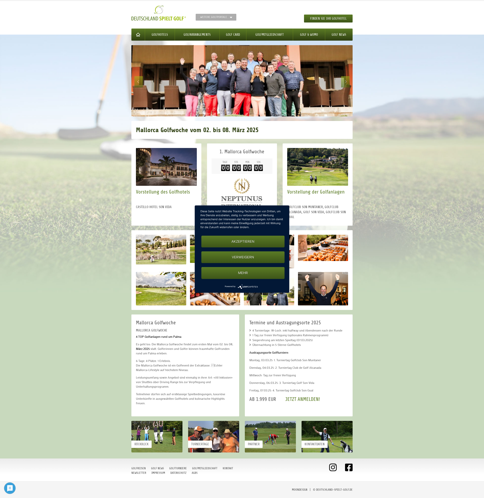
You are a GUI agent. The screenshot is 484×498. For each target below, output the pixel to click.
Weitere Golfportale (213, 17)
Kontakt (228, 468)
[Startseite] (138, 35)
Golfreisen (138, 468)
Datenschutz (178, 473)
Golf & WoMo (309, 34)
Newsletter (138, 473)
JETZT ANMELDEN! (302, 399)
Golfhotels (160, 34)
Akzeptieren (242, 241)
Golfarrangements (197, 34)
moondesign (299, 489)
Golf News (339, 34)
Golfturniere (178, 468)
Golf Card (233, 34)
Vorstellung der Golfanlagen (316, 192)
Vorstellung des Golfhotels (163, 192)
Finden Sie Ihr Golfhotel (328, 18)
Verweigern (243, 257)
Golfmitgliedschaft (269, 34)
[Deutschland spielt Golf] (158, 13)
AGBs (195, 473)
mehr (243, 273)
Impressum (158, 473)
